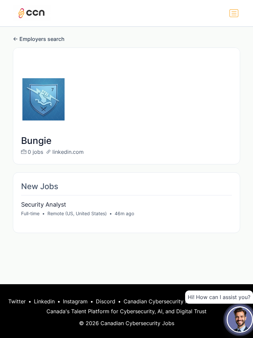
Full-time (30, 213)
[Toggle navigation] (234, 13)
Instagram (75, 301)
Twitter (17, 301)
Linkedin (44, 301)
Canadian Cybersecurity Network (165, 301)
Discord (105, 301)
